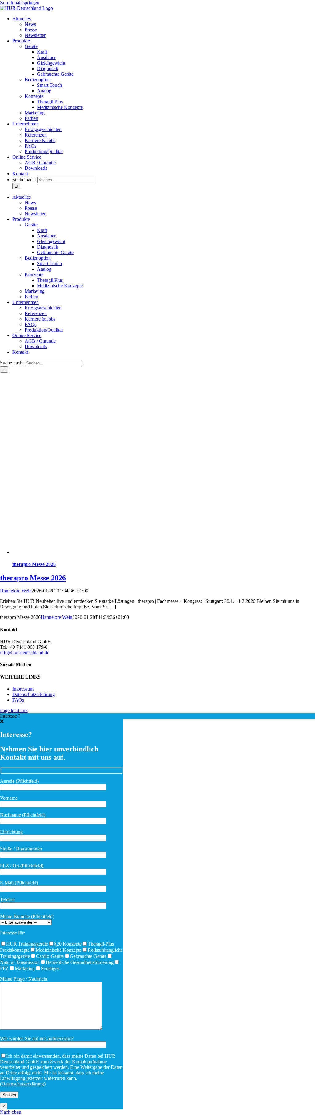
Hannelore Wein (16, 590)
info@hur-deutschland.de (24, 652)
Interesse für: (12, 932)
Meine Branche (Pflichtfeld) (27, 916)
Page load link (14, 710)
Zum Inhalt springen (19, 2)
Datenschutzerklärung (33, 694)
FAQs (18, 700)
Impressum (23, 688)
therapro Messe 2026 (34, 564)
